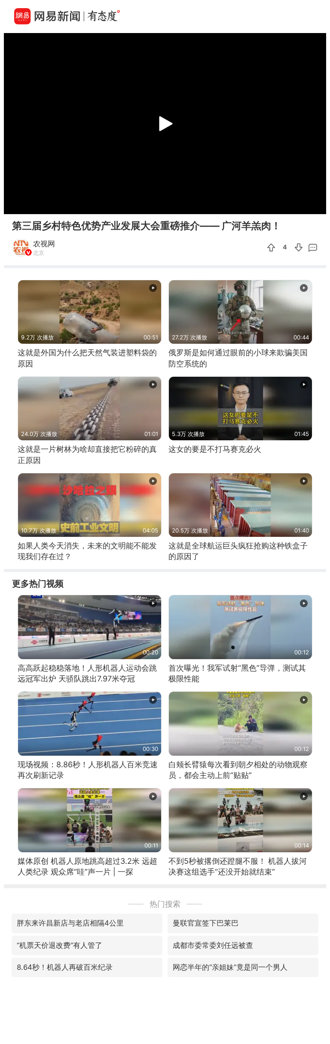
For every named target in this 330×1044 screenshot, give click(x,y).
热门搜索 (165, 903)
